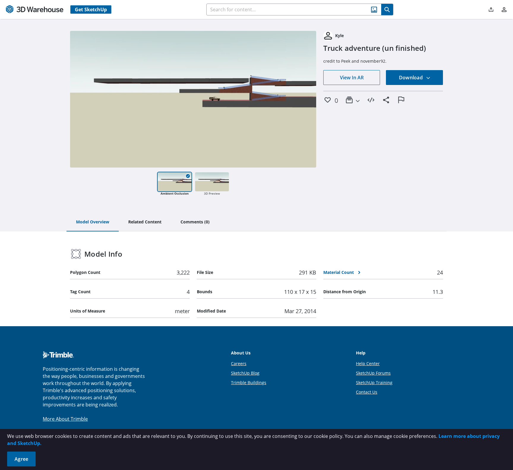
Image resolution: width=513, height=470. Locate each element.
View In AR (352, 77)
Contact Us (366, 392)
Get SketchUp (91, 9)
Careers (238, 363)
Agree (21, 459)
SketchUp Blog (245, 373)
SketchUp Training (374, 382)
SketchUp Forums (373, 373)
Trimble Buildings (248, 382)
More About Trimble (65, 419)
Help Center (368, 363)
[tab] (92, 222)
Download (411, 77)
